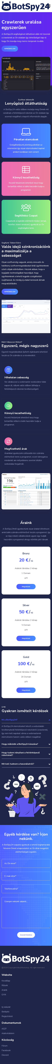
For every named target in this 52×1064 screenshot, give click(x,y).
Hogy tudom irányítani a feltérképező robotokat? (21, 754)
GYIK (4, 994)
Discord (5, 1055)
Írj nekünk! (6, 1007)
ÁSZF (4, 1028)
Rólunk (5, 985)
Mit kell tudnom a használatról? (18, 764)
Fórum (4, 1045)
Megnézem (26, 587)
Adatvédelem (8, 1033)
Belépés (5, 1011)
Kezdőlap (6, 980)
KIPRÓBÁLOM (9, 49)
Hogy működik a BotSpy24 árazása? (20, 744)
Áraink (4, 990)
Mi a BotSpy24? (9, 719)
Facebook (6, 1050)
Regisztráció (7, 1016)
